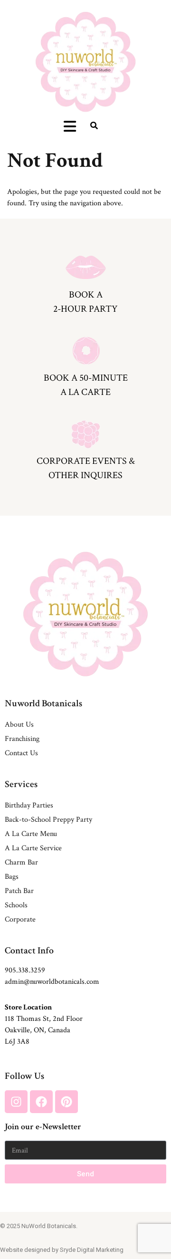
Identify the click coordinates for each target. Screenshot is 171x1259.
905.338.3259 (25, 970)
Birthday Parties (29, 805)
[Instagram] (16, 1101)
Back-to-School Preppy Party (48, 820)
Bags (12, 877)
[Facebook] (41, 1101)
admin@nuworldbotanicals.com (52, 982)
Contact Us (21, 753)
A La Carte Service (33, 848)
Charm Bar (21, 862)
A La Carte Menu (31, 834)
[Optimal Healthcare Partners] (85, 62)
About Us (19, 725)
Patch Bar (19, 891)
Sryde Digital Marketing (92, 1249)
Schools (16, 905)
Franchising (22, 739)
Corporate (20, 919)
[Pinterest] (66, 1101)
